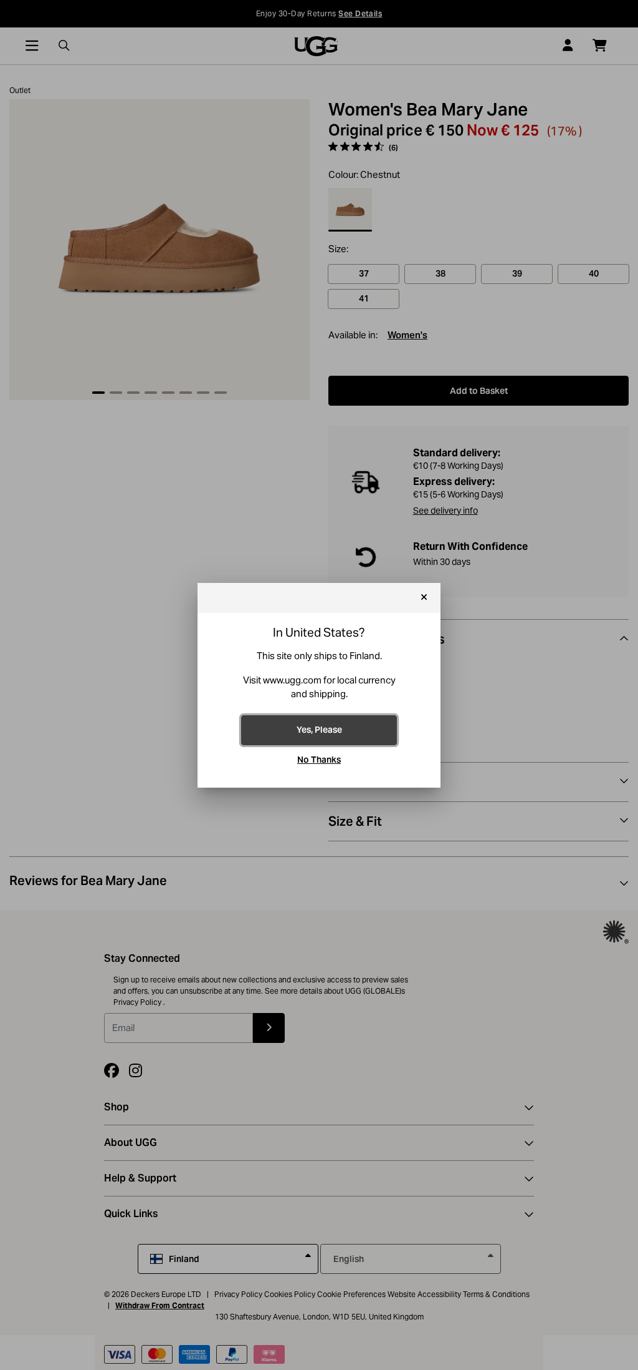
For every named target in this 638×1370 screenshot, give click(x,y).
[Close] (423, 598)
